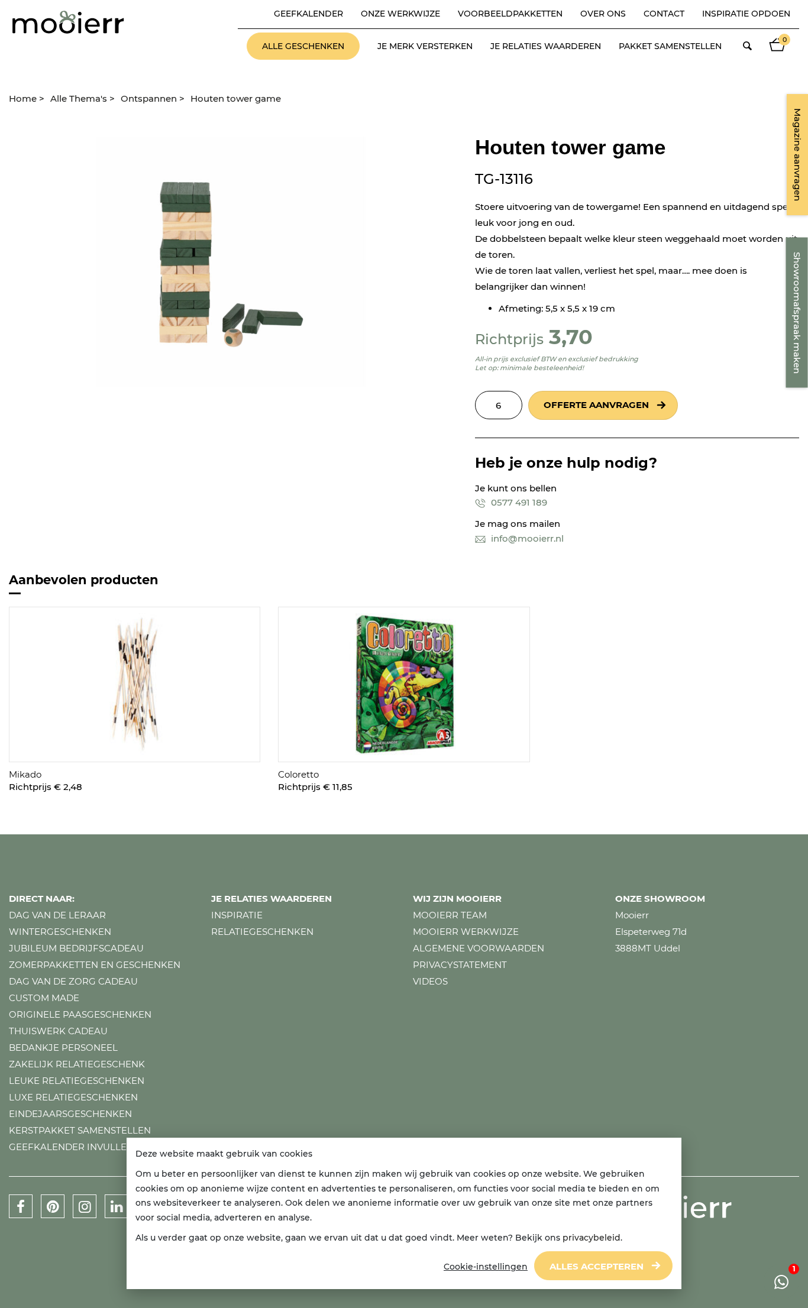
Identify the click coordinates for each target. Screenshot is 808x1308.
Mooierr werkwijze (466, 931)
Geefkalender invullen (71, 1146)
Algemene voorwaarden (478, 948)
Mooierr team (450, 915)
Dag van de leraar (57, 915)
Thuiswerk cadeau (58, 1031)
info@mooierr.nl (526, 538)
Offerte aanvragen (596, 404)
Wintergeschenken (60, 931)
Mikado (25, 774)
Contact (664, 13)
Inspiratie (237, 915)
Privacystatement (460, 964)
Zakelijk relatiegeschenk (77, 1064)
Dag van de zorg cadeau (73, 981)
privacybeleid (591, 1237)
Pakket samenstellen (670, 46)
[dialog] (404, 1214)
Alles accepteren (597, 1266)
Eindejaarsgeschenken (70, 1113)
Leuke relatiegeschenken (76, 1080)
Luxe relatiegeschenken (73, 1097)
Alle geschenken (303, 46)
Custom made (44, 997)
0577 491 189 (518, 502)
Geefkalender (308, 13)
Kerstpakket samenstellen (80, 1130)
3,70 (571, 336)
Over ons (603, 13)
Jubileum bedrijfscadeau (76, 948)
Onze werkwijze (400, 13)
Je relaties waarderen (545, 46)
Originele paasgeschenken (80, 1014)
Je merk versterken (425, 46)
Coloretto (298, 774)
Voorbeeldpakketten (510, 13)
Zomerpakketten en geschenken (94, 964)
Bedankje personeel (63, 1047)
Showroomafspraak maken (797, 313)
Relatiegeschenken (262, 931)
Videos (430, 981)
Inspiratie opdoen (746, 13)
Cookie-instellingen (486, 1266)
